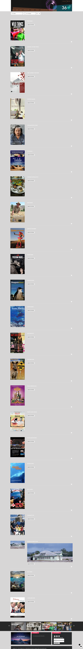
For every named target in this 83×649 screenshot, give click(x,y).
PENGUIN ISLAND (30, 280)
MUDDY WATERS (30, 306)
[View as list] (39, 13)
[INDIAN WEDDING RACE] (17, 395)
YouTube (59, 636)
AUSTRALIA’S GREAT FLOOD (32, 541)
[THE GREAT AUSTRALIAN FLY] (17, 186)
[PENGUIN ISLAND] (17, 290)
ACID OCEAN (29, 571)
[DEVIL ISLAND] (17, 499)
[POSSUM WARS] (17, 264)
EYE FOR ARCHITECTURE (32, 437)
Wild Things (45, 623)
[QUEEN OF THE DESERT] (17, 238)
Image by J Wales (37, 648)
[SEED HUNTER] (17, 212)
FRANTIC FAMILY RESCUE (32, 412)
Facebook (54, 636)
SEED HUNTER (30, 202)
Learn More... (14, 624)
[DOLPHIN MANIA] (17, 473)
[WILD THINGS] (17, 30)
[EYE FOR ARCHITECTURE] (17, 447)
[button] (49, 10)
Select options (31, 24)
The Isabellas (29, 151)
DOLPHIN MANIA (30, 463)
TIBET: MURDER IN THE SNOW (33, 72)
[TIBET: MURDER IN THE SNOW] (17, 82)
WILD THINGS (29, 21)
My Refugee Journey (17, 623)
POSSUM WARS (30, 254)
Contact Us (32, 648)
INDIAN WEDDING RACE (31, 386)
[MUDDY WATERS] (17, 316)
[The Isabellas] (17, 160)
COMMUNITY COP (30, 515)
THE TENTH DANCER (31, 99)
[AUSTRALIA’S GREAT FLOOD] (17, 545)
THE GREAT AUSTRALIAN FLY (32, 177)
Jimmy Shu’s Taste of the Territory (64, 624)
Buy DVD (44, 626)
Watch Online (30, 626)
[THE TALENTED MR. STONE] (17, 135)
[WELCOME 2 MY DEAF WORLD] (17, 56)
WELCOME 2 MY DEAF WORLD (33, 46)
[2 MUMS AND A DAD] (17, 607)
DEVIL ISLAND (30, 489)
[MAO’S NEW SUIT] (17, 343)
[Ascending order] (24, 13)
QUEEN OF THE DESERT (31, 228)
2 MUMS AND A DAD (31, 598)
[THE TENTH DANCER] (17, 108)
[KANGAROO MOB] (17, 369)
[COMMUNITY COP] (17, 525)
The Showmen (30, 623)
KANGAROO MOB (30, 359)
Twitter (57, 636)
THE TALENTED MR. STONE (32, 125)
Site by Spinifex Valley (43, 648)
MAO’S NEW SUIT (30, 333)
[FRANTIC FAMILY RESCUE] (17, 421)
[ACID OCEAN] (17, 581)
